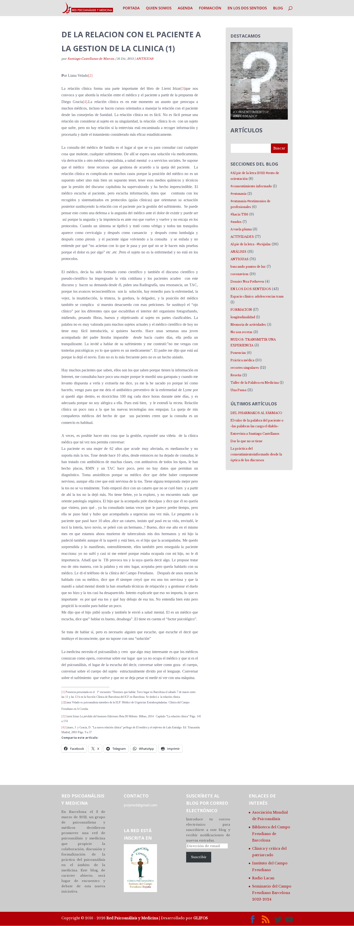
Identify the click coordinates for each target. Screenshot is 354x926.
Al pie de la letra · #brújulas (250, 244)
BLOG (278, 8)
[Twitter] (278, 919)
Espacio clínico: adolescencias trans (257, 296)
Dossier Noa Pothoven (247, 281)
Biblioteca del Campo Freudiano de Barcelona (271, 833)
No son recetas (241, 332)
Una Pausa (238, 390)
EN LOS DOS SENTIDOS (247, 8)
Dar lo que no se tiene (246, 441)
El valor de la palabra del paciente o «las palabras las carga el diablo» (256, 423)
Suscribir (199, 857)
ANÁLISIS (238, 251)
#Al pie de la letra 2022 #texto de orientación (254, 176)
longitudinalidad (242, 317)
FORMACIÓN (210, 8)
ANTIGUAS (144, 58)
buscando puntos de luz (248, 266)
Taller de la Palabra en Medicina (254, 382)
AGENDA (185, 8)
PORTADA (131, 8)
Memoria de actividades (248, 324)
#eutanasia (238, 193)
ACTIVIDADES (242, 237)
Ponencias (238, 353)
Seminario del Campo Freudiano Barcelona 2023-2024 (271, 892)
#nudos (236, 222)
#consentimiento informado (251, 186)
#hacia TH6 (239, 214)
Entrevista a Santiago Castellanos (254, 433)
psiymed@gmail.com (140, 805)
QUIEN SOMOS (158, 8)
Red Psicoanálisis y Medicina (132, 918)
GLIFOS (200, 918)
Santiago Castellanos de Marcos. (91, 58)
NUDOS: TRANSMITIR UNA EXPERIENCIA (253, 342)
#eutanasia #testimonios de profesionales (250, 204)
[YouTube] (289, 919)
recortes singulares (244, 367)
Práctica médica (242, 360)
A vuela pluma (241, 229)
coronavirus (239, 274)
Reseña (235, 375)
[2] (90, 75)
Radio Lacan (263, 878)
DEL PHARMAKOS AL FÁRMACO (256, 413)
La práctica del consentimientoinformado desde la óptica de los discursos (256, 454)
